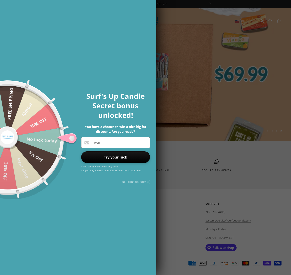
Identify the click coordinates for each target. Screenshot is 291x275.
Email (96, 142)
